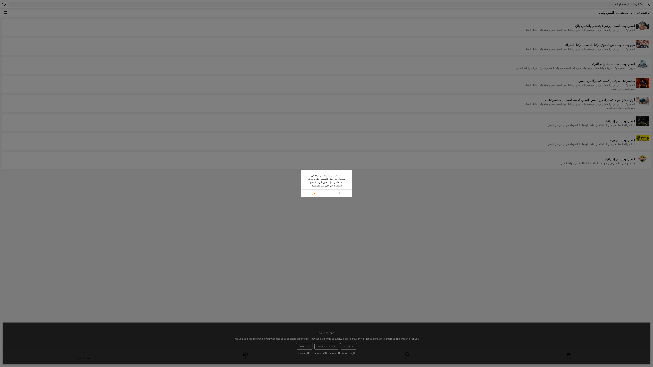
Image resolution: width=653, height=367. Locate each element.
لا (339, 193)
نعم (314, 193)
